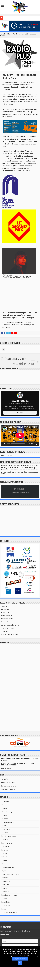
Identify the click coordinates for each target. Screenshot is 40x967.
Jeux (4, 871)
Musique (6, 885)
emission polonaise (9, 836)
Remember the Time (7, 619)
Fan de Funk (5, 609)
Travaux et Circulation (10, 912)
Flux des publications (8, 782)
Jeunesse (6, 864)
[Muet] (32, 444)
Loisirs (5, 878)
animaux (6, 805)
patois (5, 888)
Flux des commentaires (8, 786)
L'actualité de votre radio (11, 874)
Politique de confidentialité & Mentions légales (15, 931)
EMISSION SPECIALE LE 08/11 (15, 358)
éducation (6, 829)
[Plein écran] (36, 444)
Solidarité (6, 902)
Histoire (5, 860)
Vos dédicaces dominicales (9, 634)
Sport (5, 909)
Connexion (4, 779)
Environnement (8, 843)
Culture (9, 34)
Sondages (6, 905)
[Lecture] (4, 444)
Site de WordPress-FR (8, 789)
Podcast (6, 891)
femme (5, 850)
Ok (20, 963)
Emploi (5, 839)
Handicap (6, 857)
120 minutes (5, 606)
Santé (5, 898)
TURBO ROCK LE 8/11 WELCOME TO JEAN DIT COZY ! (24, 362)
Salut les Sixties (6, 622)
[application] (20, 435)
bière (5, 808)
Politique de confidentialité (20, 959)
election (5, 832)
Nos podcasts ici (6, 455)
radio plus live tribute (10, 895)
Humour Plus (5, 612)
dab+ (5, 826)
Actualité (6, 801)
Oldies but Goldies (7, 616)
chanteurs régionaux (10, 812)
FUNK (5, 853)
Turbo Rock (5, 631)
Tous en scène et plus (8, 628)
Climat (5, 815)
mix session (7, 881)
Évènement (6, 846)
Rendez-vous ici (6, 768)
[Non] (37, 957)
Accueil (2, 34)
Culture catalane (8, 822)
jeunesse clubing (8, 867)
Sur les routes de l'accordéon (10, 625)
